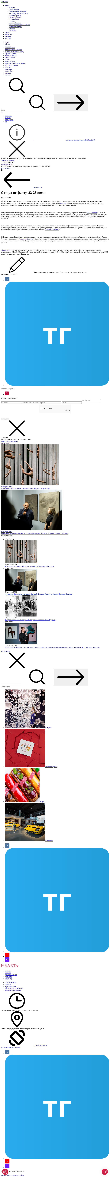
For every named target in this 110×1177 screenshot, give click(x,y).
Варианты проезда (7, 160)
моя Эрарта (9, 120)
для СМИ (8, 977)
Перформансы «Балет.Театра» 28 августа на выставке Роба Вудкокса (30, 620)
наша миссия (14, 9)
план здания (15, 1047)
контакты (12, 30)
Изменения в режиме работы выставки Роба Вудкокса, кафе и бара (29, 566)
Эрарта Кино (14, 19)
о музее (12, 7)
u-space (12, 21)
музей (7, 5)
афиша (7, 32)
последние (5, 443)
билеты (12, 29)
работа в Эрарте (11, 975)
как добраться (6, 1047)
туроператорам (10, 986)
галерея (8, 36)
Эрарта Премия (15, 15)
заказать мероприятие (13, 990)
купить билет (6, 168)
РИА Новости (92, 213)
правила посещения (8, 1175)
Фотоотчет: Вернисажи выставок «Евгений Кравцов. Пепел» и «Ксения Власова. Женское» (39, 594)
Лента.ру (62, 203)
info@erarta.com (6, 164)
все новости (5, 651)
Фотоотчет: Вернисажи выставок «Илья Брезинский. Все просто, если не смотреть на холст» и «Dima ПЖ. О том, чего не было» (52, 647)
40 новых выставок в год (18, 13)
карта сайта (19, 1175)
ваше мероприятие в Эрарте (19, 25)
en (1, 112)
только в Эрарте (15, 17)
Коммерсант (6, 250)
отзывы (8, 984)
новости (8, 973)
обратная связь (10, 982)
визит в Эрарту (15, 23)
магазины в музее (15, 27)
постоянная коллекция (17, 11)
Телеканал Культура (52, 230)
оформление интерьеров (14, 988)
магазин (8, 38)
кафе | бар (8, 34)
